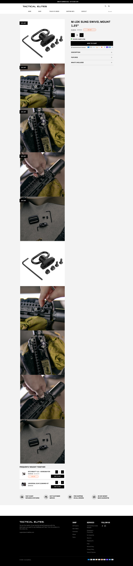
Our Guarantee (90, 535)
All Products (76, 525)
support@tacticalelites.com (27, 532)
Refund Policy (90, 546)
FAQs (88, 543)
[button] (108, 6)
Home (29, 11)
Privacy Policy (90, 549)
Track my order (54, 11)
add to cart (57, 476)
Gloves (74, 534)
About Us (89, 538)
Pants (74, 537)
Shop (40, 11)
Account (110, 11)
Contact (84, 11)
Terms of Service (91, 552)
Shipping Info (70, 11)
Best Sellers (76, 528)
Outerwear (75, 531)
